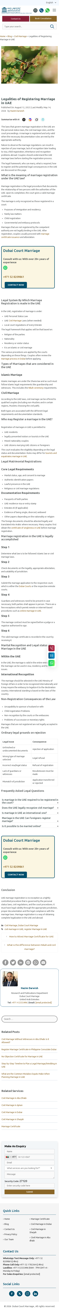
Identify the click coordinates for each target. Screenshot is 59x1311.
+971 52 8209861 (13, 276)
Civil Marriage (20, 36)
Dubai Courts (25, 586)
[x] (19, 1293)
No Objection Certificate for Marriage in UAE (22, 1056)
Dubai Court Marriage (28, 925)
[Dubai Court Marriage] (17, 10)
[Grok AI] (36, 119)
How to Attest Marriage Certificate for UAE (31, 936)
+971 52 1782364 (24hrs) (31, 1264)
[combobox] (11, 1157)
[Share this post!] (5, 965)
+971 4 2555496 (19, 1002)
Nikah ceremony (35, 388)
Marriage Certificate (11, 1126)
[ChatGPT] (23, 119)
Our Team (9, 1239)
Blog (10, 36)
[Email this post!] (43, 965)
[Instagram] (27, 1293)
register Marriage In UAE (35, 929)
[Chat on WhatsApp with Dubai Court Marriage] (51, 663)
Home (2, 36)
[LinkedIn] (35, 1293)
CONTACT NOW (16, 285)
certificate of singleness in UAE (26, 528)
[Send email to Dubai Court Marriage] (51, 655)
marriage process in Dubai (13, 359)
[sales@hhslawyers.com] (35, 10)
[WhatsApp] (47, 10)
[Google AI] (30, 119)
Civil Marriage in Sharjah (13, 1119)
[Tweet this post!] (13, 965)
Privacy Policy (10, 1234)
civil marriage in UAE (14, 929)
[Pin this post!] (28, 965)
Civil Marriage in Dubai (12, 1112)
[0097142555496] (41, 10)
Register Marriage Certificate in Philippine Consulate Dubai (29, 1049)
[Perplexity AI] (42, 119)
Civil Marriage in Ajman (12, 1105)
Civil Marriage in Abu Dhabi (14, 1098)
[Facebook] (12, 1293)
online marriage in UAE (30, 611)
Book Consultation (43, 18)
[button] (52, 26)
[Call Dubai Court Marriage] (51, 648)
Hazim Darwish (29, 988)
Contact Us (16, 19)
